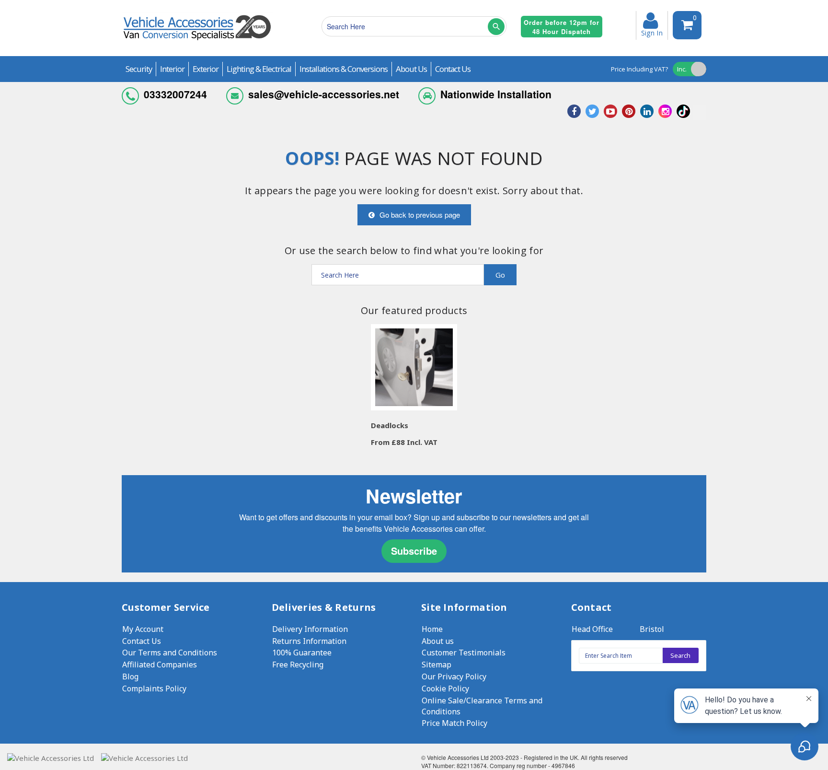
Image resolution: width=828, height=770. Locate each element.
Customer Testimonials (464, 652)
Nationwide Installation (496, 94)
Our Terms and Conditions (169, 652)
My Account (142, 629)
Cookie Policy (445, 688)
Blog (130, 676)
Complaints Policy (154, 688)
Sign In (652, 32)
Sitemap (436, 664)
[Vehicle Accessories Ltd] (197, 41)
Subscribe (414, 551)
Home (432, 629)
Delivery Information (310, 629)
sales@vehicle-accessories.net (323, 94)
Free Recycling (297, 664)
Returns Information (309, 641)
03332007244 (175, 94)
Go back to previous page (420, 215)
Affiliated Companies (159, 664)
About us (438, 641)
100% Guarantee (302, 652)
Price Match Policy (454, 723)
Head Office (592, 629)
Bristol (652, 629)
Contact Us (141, 641)
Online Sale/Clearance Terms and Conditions (482, 706)
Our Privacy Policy (454, 676)
